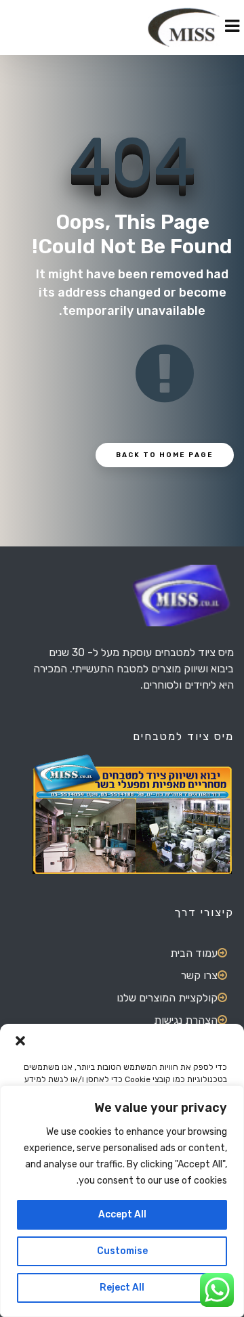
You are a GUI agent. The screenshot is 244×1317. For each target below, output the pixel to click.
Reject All (122, 1287)
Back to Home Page (165, 455)
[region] (122, 1201)
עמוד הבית (194, 953)
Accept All (122, 1214)
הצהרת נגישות (186, 1020)
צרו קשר (199, 975)
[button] (20, 1041)
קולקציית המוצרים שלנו (167, 997)
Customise (122, 1251)
